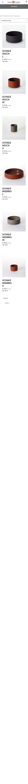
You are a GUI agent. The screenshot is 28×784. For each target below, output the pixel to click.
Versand (6, 61)
